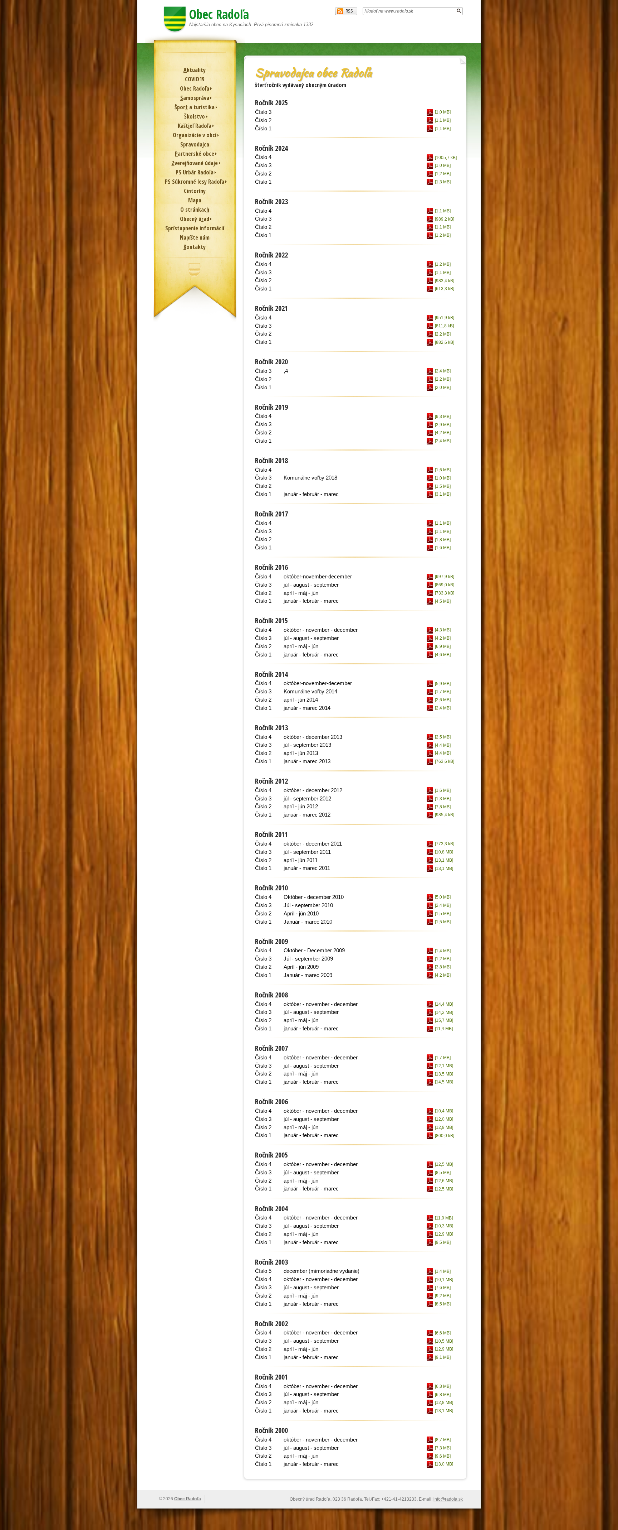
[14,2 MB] (443, 1012)
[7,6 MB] (442, 1287)
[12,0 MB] (443, 1119)
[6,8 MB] (442, 1394)
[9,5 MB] (442, 1242)
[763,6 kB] (444, 761)
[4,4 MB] (442, 745)
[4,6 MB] (442, 654)
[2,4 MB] (442, 371)
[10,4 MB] (443, 1110)
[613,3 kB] (444, 288)
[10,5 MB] (443, 1341)
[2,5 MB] (442, 737)
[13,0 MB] (443, 1464)
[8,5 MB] (442, 1172)
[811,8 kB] (444, 325)
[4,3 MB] (442, 629)
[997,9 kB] (444, 576)
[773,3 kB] (444, 843)
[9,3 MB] (442, 416)
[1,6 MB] (442, 469)
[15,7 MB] (443, 1020)
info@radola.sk (448, 1499)
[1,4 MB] (442, 950)
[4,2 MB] (442, 432)
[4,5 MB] (442, 601)
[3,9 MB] (442, 424)
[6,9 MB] (442, 646)
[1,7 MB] (442, 691)
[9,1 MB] (442, 1357)
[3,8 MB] (442, 967)
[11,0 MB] (443, 1218)
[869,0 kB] (444, 584)
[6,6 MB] (442, 1333)
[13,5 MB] (443, 1074)
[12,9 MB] (443, 1127)
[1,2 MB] (442, 173)
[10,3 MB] (443, 1225)
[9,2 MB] (442, 1295)
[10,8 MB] (443, 852)
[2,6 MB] (442, 699)
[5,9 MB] (442, 683)
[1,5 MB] (442, 486)
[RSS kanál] (346, 11)
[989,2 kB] (444, 219)
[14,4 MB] (443, 1004)
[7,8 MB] (442, 806)
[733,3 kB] (444, 593)
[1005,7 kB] (444, 157)
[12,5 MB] (443, 1164)
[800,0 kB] (444, 1135)
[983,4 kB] (444, 280)
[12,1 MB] (443, 1065)
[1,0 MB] (442, 112)
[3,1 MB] (442, 494)
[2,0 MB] (442, 387)
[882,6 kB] (444, 342)
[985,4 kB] (444, 814)
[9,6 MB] (442, 1456)
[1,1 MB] (442, 120)
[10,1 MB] (443, 1279)
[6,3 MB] (442, 1386)
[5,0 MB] (442, 897)
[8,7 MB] (442, 1439)
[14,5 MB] (443, 1081)
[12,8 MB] (443, 1402)
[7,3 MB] (442, 1447)
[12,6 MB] (443, 1180)
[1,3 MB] (442, 181)
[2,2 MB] (442, 334)
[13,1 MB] (443, 860)
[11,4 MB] (443, 1028)
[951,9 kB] (444, 317)
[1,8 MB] (442, 539)
